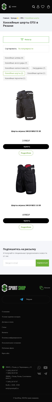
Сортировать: (11, 48)
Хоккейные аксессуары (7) (16, 63)
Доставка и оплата (7, 322)
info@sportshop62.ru (12, 388)
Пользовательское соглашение (11, 343)
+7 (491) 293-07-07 (12, 370)
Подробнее (26, 153)
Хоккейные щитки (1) (36, 73)
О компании (5, 312)
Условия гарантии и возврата (11, 317)
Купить (27, 146)
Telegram (29, 299)
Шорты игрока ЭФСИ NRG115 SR (26, 131)
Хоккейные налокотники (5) (16, 68)
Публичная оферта (8, 348)
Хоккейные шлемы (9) (14, 58)
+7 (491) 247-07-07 (12, 382)
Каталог (47, 288)
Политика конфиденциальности (12, 338)
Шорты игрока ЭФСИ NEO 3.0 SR (26, 205)
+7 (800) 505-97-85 (12, 373)
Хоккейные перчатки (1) (15, 78)
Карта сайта (5, 353)
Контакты (5, 332)
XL (28, 121)
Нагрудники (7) (39, 68)
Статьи (4, 327)
